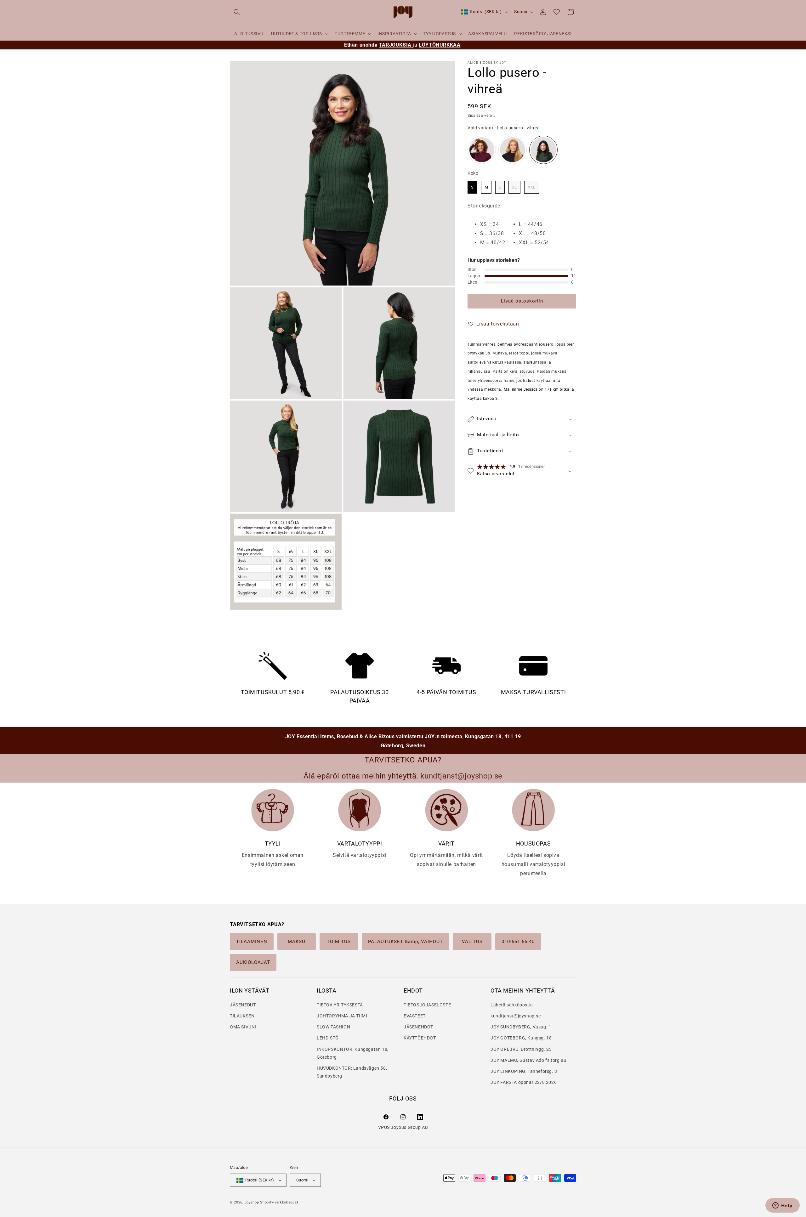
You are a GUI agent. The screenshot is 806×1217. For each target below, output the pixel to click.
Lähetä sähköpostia (512, 1004)
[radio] (482, 150)
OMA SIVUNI (243, 1027)
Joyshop (252, 1202)
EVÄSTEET (415, 1015)
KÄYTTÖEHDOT (420, 1038)
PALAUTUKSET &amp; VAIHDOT (405, 941)
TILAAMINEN (251, 941)
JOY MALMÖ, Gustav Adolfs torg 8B (528, 1060)
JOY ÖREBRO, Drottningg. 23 (521, 1049)
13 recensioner (531, 466)
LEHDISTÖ (328, 1038)
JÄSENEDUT (243, 1004)
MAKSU (296, 941)
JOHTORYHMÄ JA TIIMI (342, 1015)
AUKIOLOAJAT (253, 962)
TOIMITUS (339, 941)
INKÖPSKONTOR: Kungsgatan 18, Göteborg (353, 1053)
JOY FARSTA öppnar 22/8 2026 (524, 1082)
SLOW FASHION (333, 1027)
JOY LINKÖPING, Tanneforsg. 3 (524, 1071)
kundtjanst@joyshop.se (516, 1015)
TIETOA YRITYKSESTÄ (340, 1004)
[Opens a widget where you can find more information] (782, 1206)
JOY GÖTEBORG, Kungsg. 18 (521, 1038)
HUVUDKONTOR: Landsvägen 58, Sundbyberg (352, 1072)
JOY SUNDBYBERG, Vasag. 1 (521, 1027)
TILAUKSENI (243, 1015)
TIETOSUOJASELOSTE (427, 1004)
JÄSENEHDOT (418, 1027)
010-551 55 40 (518, 941)
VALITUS (472, 941)
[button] (237, 12)
